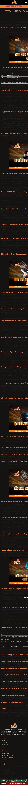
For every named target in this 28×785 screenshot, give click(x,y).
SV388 (2, 729)
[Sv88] (14, 2)
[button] (26, 2)
